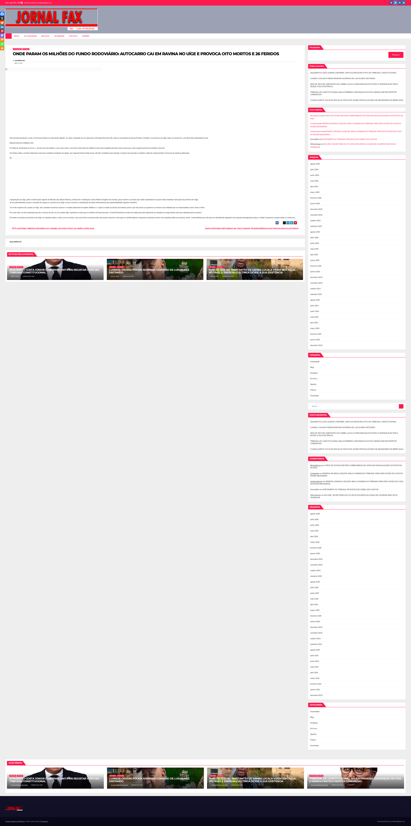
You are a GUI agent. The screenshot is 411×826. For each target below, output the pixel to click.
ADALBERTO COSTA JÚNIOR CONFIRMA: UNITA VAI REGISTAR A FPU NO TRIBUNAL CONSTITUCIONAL (54, 271)
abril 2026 (314, 186)
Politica (73, 36)
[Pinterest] (2, 31)
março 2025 (314, 260)
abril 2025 (314, 255)
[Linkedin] (2, 27)
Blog (312, 367)
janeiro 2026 (315, 203)
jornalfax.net (20, 60)
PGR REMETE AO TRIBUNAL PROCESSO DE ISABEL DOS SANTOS (349, 139)
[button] (404, 36)
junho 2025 (314, 243)
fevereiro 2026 (316, 198)
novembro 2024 (316, 283)
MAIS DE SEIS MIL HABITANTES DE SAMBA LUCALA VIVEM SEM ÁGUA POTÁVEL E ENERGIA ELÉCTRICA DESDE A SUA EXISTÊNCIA (252, 271)
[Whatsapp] (2, 44)
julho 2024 (314, 306)
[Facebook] (2, 14)
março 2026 (314, 192)
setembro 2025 (316, 226)
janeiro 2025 (315, 272)
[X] (2, 18)
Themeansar (44, 821)
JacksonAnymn (316, 131)
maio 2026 (314, 181)
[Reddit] (2, 22)
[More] (2, 48)
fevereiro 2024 (316, 334)
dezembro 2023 (316, 345)
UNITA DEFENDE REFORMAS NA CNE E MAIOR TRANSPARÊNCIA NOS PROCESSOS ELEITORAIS (252, 228)
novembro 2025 (316, 215)
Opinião (85, 36)
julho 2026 (314, 169)
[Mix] (2, 40)
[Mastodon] (2, 35)
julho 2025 (314, 238)
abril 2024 (314, 323)
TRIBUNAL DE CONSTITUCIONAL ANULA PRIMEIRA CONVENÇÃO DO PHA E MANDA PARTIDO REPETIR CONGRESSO (355, 780)
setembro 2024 (316, 294)
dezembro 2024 (316, 277)
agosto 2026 (315, 164)
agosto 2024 (315, 300)
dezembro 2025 (316, 209)
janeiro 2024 (315, 340)
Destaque (26, 49)
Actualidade (30, 36)
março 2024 (314, 328)
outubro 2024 (315, 289)
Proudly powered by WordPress (15, 821)
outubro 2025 (315, 221)
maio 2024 (314, 317)
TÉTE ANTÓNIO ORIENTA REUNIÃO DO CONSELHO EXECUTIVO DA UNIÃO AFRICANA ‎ (53, 228)
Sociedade (59, 36)
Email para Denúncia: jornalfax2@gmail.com (37, 3)
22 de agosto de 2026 (19, 785)
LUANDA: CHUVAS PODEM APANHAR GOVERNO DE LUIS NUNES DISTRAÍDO (149, 271)
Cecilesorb (314, 123)
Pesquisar (315, 47)
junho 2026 (314, 175)
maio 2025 (314, 249)
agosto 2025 (315, 232)
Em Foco (45, 36)
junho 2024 (314, 311)
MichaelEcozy (315, 116)
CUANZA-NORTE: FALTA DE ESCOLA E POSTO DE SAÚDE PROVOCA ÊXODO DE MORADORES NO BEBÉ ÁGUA (356, 100)
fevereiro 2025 (316, 266)
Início (16, 36)
